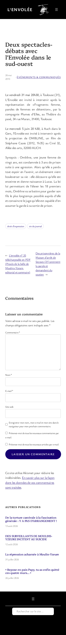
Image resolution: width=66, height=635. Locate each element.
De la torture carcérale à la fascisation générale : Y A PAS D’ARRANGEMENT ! (31, 519)
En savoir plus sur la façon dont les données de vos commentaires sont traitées (30, 482)
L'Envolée (20, 9)
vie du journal (35, 226)
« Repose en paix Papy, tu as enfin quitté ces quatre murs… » (32, 571)
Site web (9, 406)
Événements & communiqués (39, 77)
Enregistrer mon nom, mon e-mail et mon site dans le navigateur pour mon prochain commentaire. (34, 424)
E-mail (9, 391)
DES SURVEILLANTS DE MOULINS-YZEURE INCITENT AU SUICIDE (28, 537)
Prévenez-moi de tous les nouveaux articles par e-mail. (34, 444)
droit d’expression (15, 226)
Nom (8, 374)
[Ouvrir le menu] (56, 9)
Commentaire (12, 332)
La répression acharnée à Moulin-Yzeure (32, 554)
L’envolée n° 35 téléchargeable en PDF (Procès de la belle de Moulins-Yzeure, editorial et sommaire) (17, 263)
